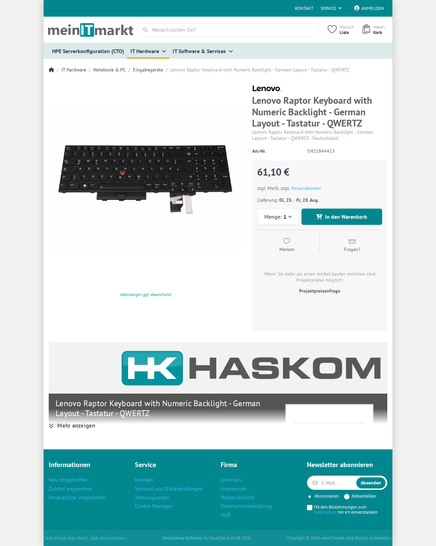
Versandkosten (306, 188)
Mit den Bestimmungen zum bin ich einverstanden (345, 509)
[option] (145, 179)
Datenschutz (325, 512)
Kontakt (304, 8)
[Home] (51, 70)
